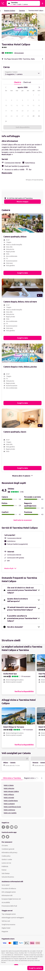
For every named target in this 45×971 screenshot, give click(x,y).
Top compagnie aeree (9, 914)
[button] (19, 27)
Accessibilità (6, 902)
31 (6, 121)
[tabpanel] (22, 799)
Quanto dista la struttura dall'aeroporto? (17, 600)
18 (11, 111)
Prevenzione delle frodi (9, 906)
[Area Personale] (42, 3)
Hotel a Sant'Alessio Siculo (12, 807)
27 (22, 116)
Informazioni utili (7, 895)
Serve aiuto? (6, 885)
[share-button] (33, 17)
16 (39, 105)
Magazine (5, 931)
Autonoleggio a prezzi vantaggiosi (13, 917)
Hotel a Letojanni (9, 804)
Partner (4, 870)
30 (39, 116)
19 (17, 111)
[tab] (11, 778)
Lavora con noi (6, 863)
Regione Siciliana (9, 10)
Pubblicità (5, 866)
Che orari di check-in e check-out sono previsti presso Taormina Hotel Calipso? (22, 590)
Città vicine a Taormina (12, 778)
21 (28, 111)
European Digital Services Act (11, 899)
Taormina (22, 10)
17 (6, 111)
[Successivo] (39, 87)
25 (11, 116)
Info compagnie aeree (9, 892)
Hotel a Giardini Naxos (11, 800)
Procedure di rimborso (9, 888)
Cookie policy (6, 856)
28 (28, 116)
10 (6, 105)
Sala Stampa (6, 873)
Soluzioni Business (8, 877)
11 (11, 105)
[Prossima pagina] (41, 778)
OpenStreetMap (38, 179)
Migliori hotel (6, 928)
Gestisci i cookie (7, 859)
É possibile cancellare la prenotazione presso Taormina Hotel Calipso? (22, 618)
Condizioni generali (8, 849)
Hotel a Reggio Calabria (11, 791)
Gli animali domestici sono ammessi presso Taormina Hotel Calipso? (21, 608)
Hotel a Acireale (9, 797)
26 (17, 116)
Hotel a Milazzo (9, 794)
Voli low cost (6, 921)
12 (17, 105)
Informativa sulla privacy (9, 852)
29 (33, 116)
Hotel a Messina (9, 788)
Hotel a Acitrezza (9, 810)
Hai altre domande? (15, 627)
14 (28, 105)
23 (39, 111)
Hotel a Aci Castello (10, 813)
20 (22, 111)
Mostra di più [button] (8, 568)
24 (6, 116)
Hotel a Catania (9, 785)
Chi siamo (5, 845)
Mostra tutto (7, 173)
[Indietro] (6, 87)
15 (33, 105)
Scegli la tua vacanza (8, 924)
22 (33, 111)
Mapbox (29, 179)
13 (22, 105)
